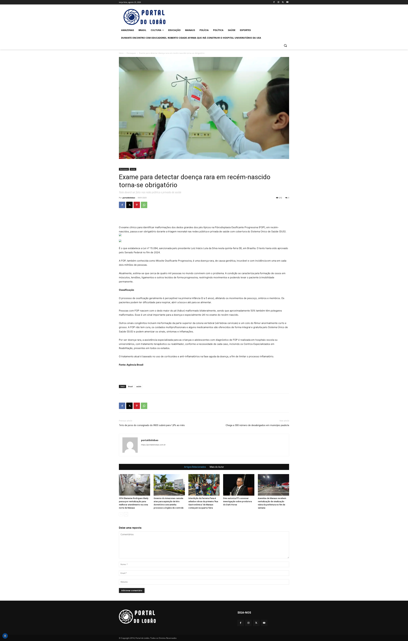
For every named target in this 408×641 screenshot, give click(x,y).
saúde (138, 386)
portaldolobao (129, 197)
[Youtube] (287, 2)
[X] (283, 2)
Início (121, 53)
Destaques (131, 53)
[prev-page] (121, 514)
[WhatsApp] (144, 205)
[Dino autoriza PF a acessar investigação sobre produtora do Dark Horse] (238, 485)
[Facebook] (274, 2)
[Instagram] (278, 2)
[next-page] (126, 514)
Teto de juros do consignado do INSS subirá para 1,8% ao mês (152, 425)
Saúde (133, 169)
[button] (285, 45)
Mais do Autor (217, 467)
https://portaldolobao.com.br (153, 445)
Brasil (130, 386)
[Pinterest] (137, 205)
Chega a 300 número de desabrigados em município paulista (257, 425)
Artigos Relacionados (195, 467)
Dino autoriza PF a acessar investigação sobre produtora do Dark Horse (237, 501)
